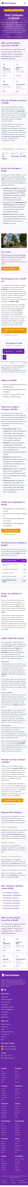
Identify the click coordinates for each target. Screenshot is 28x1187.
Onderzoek (4, 1014)
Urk (15, 1080)
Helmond (3, 1130)
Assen (2, 1071)
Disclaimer (5, 1182)
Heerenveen (4, 1095)
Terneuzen (3, 1165)
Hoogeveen (4, 1077)
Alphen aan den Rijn (19, 1159)
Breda (2, 1124)
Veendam (3, 1115)
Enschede (3, 1145)
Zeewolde (17, 1082)
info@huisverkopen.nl (8, 1058)
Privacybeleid (21, 1180)
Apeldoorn (17, 1088)
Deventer (3, 1143)
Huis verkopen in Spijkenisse (11, 900)
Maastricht (17, 1113)
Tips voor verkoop (6, 1002)
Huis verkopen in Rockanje (11, 898)
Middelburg (4, 1163)
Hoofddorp (17, 1132)
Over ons (4, 1180)
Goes (2, 1159)
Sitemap (14, 1182)
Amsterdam (17, 1126)
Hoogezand (4, 1110)
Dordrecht (17, 1163)
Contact (12, 1180)
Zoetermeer (17, 1170)
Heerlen (17, 1106)
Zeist (16, 1152)
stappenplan (11, 820)
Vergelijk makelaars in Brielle (13, 800)
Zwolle (2, 1152)
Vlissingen (3, 1167)
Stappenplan (4, 997)
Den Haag (17, 1161)
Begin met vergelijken (9, 268)
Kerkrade (17, 1108)
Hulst (2, 1161)
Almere (16, 1071)
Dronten (17, 1073)
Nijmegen (17, 1097)
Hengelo (3, 1148)
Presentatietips (5, 1004)
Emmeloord (17, 1075)
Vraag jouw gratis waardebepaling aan (14, 330)
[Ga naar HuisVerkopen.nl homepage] (8, 3)
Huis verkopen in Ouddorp (11, 893)
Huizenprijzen (4, 1012)
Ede (16, 1095)
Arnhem (17, 1091)
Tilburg (3, 1134)
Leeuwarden (4, 1097)
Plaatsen (3, 1037)
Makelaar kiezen (5, 1024)
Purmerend (17, 1134)
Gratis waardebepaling (7, 1009)
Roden (2, 1082)
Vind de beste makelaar (10, 1049)
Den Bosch (3, 1126)
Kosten (3, 1029)
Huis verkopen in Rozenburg (11, 906)
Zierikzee (3, 1170)
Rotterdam (17, 1167)
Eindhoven (3, 1128)
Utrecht (16, 1148)
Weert (16, 1117)
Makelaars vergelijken (6, 999)
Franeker (3, 1091)
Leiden (16, 1165)
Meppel (3, 1080)
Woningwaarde (5, 1034)
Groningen (3, 1106)
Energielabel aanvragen (7, 1007)
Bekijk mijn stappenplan (12, 531)
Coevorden (3, 1073)
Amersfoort (17, 1141)
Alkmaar (17, 1124)
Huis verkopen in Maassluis (11, 908)
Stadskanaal (4, 1113)
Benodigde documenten (7, 1032)
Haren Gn (3, 1108)
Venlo (16, 1115)
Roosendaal (4, 1132)
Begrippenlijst (4, 1017)
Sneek (2, 1099)
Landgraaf (17, 1110)
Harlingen (3, 1093)
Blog (2, 1039)
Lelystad (17, 1077)
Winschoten (4, 1117)
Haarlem (17, 1128)
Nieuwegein (18, 1145)
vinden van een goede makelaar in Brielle (14, 136)
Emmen (3, 1075)
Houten (16, 1143)
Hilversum (17, 1130)
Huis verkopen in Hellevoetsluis (12, 895)
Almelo (2, 1141)
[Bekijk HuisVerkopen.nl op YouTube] (5, 990)
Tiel (16, 1099)
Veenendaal (17, 1150)
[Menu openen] (24, 3)
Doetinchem (17, 1093)
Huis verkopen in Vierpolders (11, 903)
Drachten (3, 1088)
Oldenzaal (3, 1150)
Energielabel (4, 1027)
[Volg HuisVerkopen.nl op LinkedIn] (2, 990)
